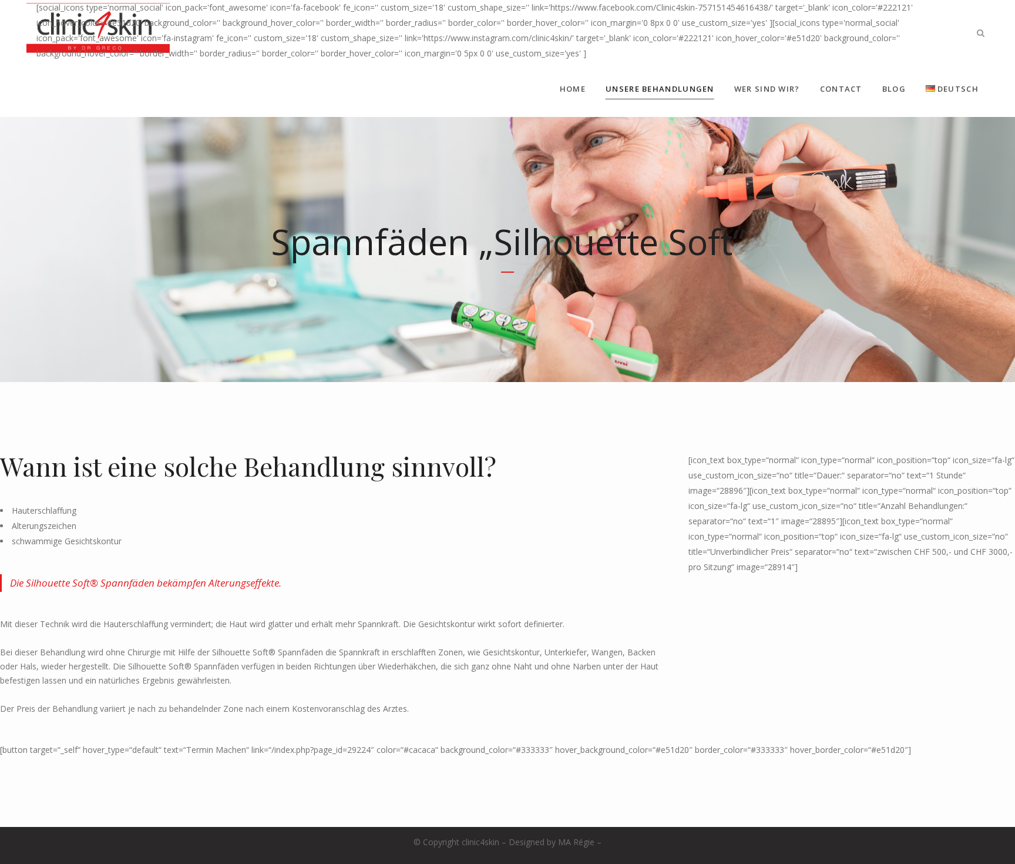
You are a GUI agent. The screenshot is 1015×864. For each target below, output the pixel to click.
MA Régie (576, 842)
